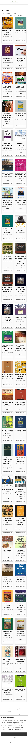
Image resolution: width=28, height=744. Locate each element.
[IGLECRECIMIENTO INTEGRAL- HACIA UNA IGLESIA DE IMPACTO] (7, 337)
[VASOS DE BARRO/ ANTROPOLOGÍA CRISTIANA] (7, 681)
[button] (14, 2)
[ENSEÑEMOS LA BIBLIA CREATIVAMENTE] (7, 221)
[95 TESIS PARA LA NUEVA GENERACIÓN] (7, 23)
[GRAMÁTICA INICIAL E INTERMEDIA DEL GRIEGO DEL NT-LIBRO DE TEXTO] (7, 280)
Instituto (14, 13)
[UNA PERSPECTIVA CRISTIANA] (20, 651)
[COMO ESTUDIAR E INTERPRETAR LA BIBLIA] (20, 106)
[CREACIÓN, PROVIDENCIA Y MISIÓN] (20, 135)
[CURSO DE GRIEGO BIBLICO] (7, 165)
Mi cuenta (19, 710)
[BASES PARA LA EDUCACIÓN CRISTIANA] (20, 50)
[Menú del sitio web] (2, 2)
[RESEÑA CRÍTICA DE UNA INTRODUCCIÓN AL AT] (7, 651)
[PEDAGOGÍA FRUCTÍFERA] (20, 624)
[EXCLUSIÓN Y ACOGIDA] (20, 221)
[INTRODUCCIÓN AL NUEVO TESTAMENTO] (7, 394)
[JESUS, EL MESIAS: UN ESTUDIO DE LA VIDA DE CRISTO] (20, 394)
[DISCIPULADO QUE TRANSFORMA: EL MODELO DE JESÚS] (20, 165)
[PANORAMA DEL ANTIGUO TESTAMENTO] (7, 596)
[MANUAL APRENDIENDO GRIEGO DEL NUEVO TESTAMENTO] (20, 481)
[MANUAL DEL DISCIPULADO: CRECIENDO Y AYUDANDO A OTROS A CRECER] (20, 511)
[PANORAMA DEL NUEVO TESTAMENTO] (7, 624)
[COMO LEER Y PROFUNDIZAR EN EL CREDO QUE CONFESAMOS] (7, 135)
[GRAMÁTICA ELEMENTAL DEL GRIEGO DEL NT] (7, 248)
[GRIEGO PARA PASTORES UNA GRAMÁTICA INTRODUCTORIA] (20, 280)
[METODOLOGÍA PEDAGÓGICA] (7, 542)
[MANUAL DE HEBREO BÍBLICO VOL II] (7, 511)
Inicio (2, 13)
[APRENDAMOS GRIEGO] (7, 50)
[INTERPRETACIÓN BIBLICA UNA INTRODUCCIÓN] (20, 337)
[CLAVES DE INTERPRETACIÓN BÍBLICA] (7, 78)
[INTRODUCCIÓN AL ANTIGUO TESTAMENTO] (20, 367)
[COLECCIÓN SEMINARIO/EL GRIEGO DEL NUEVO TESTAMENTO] (7, 106)
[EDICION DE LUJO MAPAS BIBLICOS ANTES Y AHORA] (7, 193)
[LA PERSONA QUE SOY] (20, 422)
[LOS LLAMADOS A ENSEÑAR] (7, 481)
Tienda (8, 13)
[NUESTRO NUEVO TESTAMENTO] (20, 570)
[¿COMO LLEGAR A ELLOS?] (20, 681)
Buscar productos (8, 710)
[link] (14, 741)
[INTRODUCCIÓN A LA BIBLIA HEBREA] (7, 367)
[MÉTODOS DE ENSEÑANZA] (7, 570)
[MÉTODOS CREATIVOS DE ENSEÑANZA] (20, 542)
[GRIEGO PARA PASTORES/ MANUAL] (7, 309)
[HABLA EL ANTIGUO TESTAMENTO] (20, 309)
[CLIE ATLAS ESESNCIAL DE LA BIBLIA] (20, 78)
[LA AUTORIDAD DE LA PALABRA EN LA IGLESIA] (7, 422)
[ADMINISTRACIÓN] (20, 23)
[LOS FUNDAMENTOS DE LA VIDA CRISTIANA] (20, 450)
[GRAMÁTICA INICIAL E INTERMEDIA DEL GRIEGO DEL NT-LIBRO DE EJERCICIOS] (20, 248)
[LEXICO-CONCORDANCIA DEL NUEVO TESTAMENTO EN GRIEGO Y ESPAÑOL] (7, 450)
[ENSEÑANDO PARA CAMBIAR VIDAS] (20, 193)
